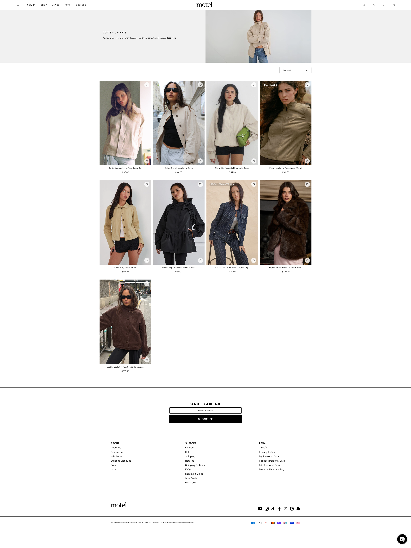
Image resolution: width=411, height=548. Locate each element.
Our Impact (117, 452)
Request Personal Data (272, 460)
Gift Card (190, 482)
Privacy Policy (267, 452)
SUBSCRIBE (205, 419)
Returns (189, 460)
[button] (146, 84)
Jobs (113, 469)
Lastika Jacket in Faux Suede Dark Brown (125, 367)
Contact (190, 447)
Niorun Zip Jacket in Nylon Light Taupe (232, 168)
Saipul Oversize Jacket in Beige (179, 168)
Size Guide (191, 478)
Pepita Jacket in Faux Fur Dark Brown (285, 267)
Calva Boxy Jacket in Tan (125, 267)
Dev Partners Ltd (190, 522)
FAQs (188, 469)
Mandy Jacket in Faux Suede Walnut (285, 168)
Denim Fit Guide (194, 473)
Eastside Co (148, 522)
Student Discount (121, 460)
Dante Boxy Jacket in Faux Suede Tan (125, 168)
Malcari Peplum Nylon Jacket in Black (179, 267)
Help (187, 452)
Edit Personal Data (269, 465)
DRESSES (81, 5)
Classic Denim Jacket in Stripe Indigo (232, 267)
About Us (116, 447)
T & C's (263, 447)
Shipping (190, 456)
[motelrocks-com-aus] (204, 5)
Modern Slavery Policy (271, 469)
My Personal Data (269, 456)
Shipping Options (195, 465)
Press (114, 465)
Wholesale (116, 456)
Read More (171, 38)
